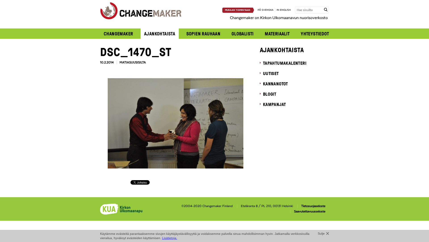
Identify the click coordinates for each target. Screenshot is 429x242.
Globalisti (242, 33)
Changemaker (118, 33)
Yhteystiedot (315, 33)
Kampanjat (274, 104)
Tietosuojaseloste (313, 206)
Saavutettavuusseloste (309, 211)
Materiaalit (277, 33)
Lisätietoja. (169, 238)
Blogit (269, 94)
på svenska (265, 10)
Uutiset (271, 73)
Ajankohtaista (159, 33)
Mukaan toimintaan (237, 10)
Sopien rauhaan (203, 33)
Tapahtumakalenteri (284, 63)
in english (284, 10)
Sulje (321, 233)
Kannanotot (275, 83)
